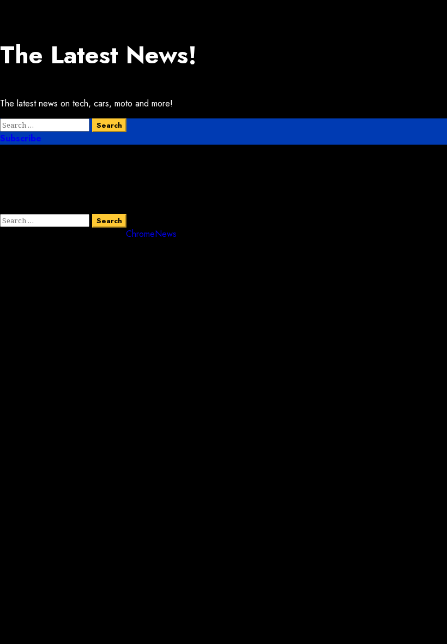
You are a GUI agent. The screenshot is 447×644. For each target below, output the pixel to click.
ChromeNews (151, 234)
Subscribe (20, 138)
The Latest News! (98, 55)
